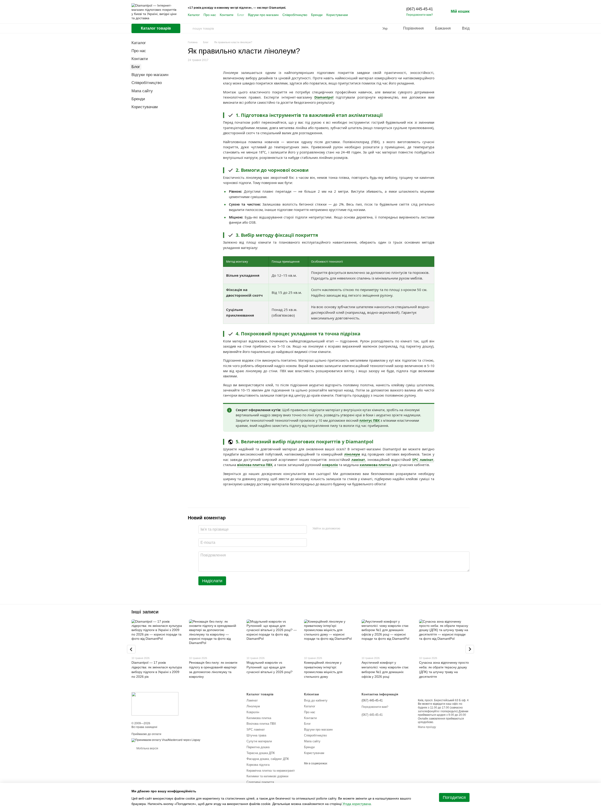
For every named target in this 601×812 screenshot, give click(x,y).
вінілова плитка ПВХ (254, 465)
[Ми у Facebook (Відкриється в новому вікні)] (354, 15)
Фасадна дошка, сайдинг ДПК (268, 759)
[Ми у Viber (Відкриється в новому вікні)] (377, 15)
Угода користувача (357, 804)
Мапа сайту (142, 91)
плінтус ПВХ (369, 420)
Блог (240, 15)
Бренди (317, 15)
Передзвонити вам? (419, 14)
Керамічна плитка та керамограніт (271, 770)
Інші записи (144, 611)
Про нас (210, 15)
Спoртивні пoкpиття (260, 782)
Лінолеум (253, 706)
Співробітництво (294, 15)
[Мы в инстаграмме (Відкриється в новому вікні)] (366, 15)
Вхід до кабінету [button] (315, 700)
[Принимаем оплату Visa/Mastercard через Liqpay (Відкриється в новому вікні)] (165, 740)
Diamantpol (323, 97)
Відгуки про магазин (263, 15)
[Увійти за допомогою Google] (353, 529)
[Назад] (131, 649)
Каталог (194, 15)
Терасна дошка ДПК (261, 753)
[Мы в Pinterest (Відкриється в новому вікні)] (371, 15)
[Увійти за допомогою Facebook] (345, 529)
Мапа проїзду (427, 727)
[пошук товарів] (189, 28)
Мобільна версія (147, 748)
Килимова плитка (259, 718)
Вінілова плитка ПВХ (261, 723)
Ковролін (253, 712)
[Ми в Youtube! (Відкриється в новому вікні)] (360, 15)
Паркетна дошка (258, 747)
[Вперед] (470, 649)
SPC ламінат (422, 459)
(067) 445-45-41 (419, 9)
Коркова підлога (258, 764)
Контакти (226, 15)
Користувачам (337, 15)
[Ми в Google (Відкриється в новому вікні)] (383, 15)
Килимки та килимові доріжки (267, 776)
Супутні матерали (259, 741)
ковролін (330, 465)
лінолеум (352, 454)
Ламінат (252, 700)
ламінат (358, 459)
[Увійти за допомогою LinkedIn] (360, 529)
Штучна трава (256, 735)
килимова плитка (375, 465)
